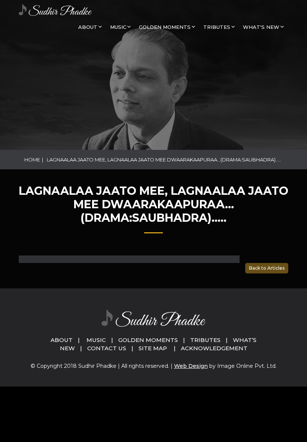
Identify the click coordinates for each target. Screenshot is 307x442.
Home (32, 160)
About (87, 27)
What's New (261, 27)
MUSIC (118, 27)
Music (96, 339)
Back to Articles (267, 268)
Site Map (153, 348)
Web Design (191, 366)
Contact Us (106, 348)
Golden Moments (148, 339)
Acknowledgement (214, 348)
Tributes (216, 27)
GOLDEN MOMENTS (165, 27)
